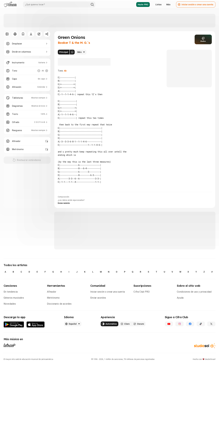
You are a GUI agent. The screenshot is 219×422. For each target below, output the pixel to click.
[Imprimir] (15, 34)
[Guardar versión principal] (72, 52)
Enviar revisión (64, 203)
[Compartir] (46, 34)
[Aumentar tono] (46, 70)
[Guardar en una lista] (23, 34)
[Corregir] (39, 34)
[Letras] (10, 345)
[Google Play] (14, 324)
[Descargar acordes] (31, 34)
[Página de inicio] (10, 4)
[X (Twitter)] (211, 323)
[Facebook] (190, 323)
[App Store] (35, 324)
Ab (65, 71)
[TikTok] (201, 323)
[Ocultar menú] (7, 34)
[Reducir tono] (38, 70)
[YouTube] (169, 323)
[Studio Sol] (204, 345)
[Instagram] (179, 323)
